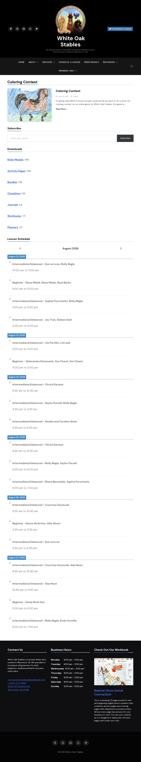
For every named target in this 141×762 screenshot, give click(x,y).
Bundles (12, 182)
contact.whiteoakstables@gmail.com (26, 679)
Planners (12, 227)
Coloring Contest (68, 91)
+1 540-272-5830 (17, 683)
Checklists (14, 193)
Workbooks (14, 216)
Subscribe (125, 138)
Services (47, 62)
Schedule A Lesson (69, 62)
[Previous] (20, 248)
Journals (12, 204)
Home (21, 62)
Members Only (67, 70)
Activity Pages (16, 171)
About (32, 62)
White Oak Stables (70, 41)
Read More (61, 109)
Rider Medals (91, 62)
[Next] (121, 248)
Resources (109, 62)
